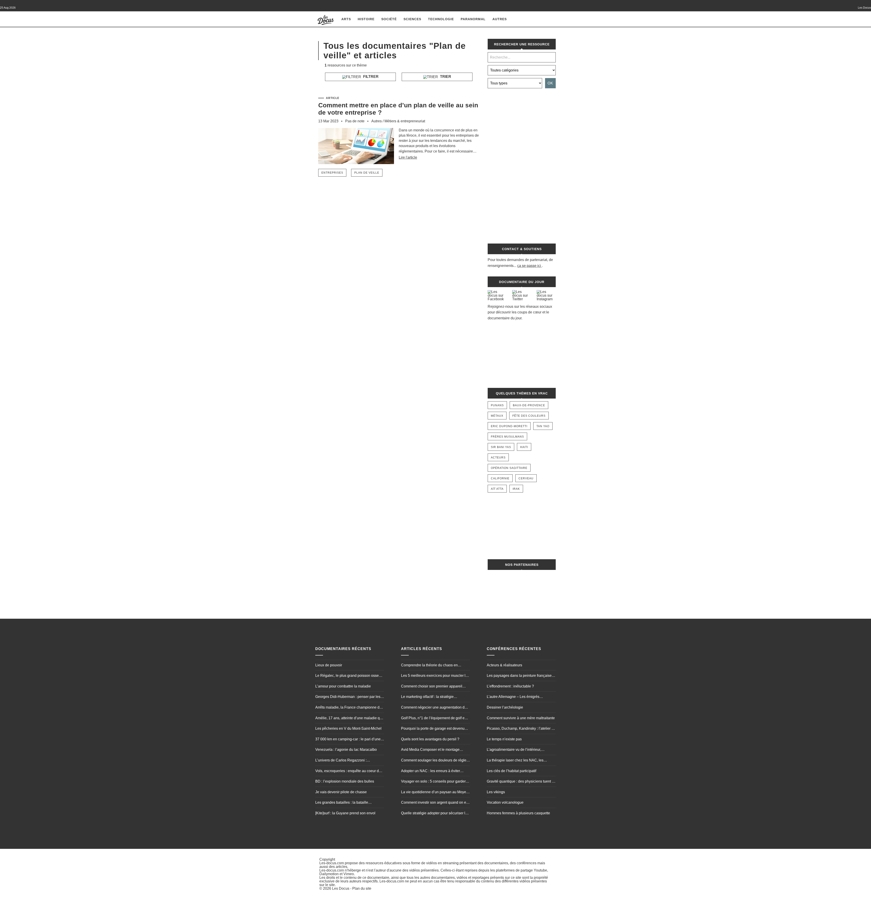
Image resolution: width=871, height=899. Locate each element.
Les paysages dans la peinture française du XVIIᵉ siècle (519, 676)
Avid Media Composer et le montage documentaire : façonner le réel (430, 750)
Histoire (366, 19)
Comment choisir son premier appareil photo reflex (431, 686)
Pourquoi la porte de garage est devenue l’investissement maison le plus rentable (434, 729)
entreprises (332, 172)
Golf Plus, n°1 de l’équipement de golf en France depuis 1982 (434, 718)
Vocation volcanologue (505, 802)
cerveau (526, 478)
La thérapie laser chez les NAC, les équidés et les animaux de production (517, 760)
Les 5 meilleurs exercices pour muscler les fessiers (435, 676)
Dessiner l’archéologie (505, 707)
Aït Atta (497, 488)
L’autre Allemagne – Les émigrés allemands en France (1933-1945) (514, 697)
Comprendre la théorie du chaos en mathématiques (429, 665)
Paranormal (473, 19)
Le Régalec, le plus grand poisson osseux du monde (349, 676)
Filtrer (370, 77)
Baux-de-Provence (529, 405)
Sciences (412, 19)
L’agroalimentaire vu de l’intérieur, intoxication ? (514, 750)
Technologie (441, 19)
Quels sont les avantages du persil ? (430, 739)
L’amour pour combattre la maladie (343, 686)
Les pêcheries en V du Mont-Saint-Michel (348, 728)
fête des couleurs (529, 415)
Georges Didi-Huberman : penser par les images (347, 697)
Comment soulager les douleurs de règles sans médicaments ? (434, 760)
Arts (346, 19)
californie (500, 478)
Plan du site (361, 888)
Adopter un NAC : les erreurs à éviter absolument (430, 771)
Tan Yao (542, 426)
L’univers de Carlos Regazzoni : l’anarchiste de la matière (341, 760)
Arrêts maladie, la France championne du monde (348, 707)
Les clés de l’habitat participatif (511, 771)
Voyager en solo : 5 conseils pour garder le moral (435, 781)
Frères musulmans (507, 436)
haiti (524, 447)
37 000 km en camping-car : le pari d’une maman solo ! (348, 739)
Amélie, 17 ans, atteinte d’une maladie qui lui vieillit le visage (349, 718)
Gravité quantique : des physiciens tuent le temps (521, 781)
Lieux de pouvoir (328, 665)
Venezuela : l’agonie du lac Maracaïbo (346, 749)
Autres (499, 19)
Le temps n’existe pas (504, 739)
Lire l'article (408, 157)
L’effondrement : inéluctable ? (510, 686)
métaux (497, 415)
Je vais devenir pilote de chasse (341, 792)
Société (389, 19)
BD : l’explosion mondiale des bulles (344, 781)
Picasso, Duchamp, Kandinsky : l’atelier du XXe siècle (521, 729)
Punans (497, 405)
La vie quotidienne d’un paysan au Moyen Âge (434, 792)
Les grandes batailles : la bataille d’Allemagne (341, 802)
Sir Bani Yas (501, 447)
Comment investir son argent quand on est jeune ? (435, 802)
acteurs (498, 457)
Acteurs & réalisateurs (504, 665)
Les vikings (496, 792)
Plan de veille (366, 172)
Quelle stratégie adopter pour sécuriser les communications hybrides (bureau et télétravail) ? (435, 813)
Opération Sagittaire (509, 468)
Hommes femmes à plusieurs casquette (518, 813)
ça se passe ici (529, 266)
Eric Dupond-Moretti (509, 426)
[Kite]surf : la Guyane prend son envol (345, 813)
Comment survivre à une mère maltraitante (521, 718)
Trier (445, 77)
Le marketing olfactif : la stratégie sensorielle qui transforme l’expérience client (432, 697)
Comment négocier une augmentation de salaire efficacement (434, 707)
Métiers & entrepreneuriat (404, 121)
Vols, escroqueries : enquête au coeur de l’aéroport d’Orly (348, 771)
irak (516, 488)
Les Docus (340, 888)
